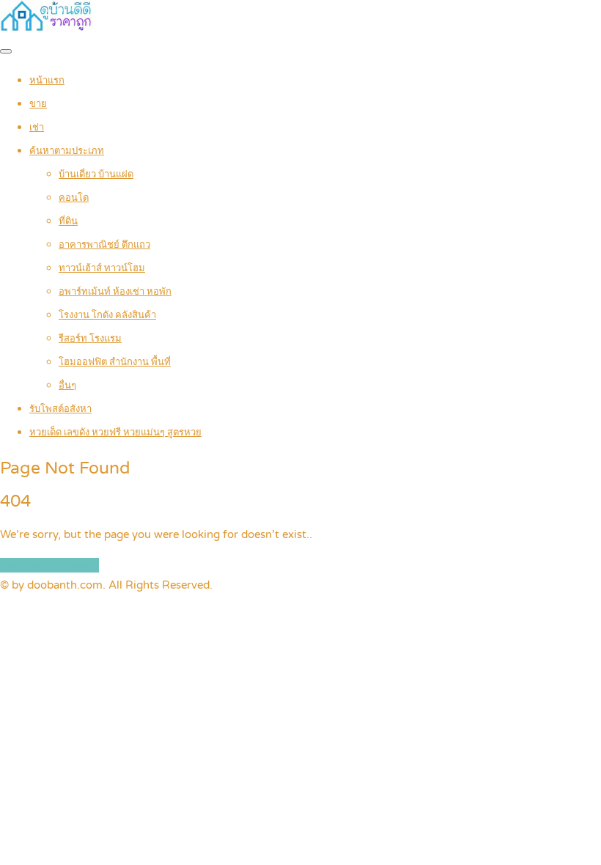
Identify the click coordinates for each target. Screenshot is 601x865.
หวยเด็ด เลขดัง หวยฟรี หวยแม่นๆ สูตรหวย (115, 432)
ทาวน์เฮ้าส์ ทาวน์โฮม (102, 268)
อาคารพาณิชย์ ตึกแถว (104, 245)
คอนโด (74, 198)
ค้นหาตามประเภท (66, 151)
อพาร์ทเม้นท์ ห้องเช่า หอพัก (115, 292)
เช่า (36, 127)
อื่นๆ (67, 385)
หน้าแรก (46, 80)
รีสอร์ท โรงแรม (90, 339)
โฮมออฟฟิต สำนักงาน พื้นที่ (115, 362)
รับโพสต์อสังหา (60, 409)
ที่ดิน (68, 221)
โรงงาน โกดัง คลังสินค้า (107, 315)
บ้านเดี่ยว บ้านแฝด (96, 174)
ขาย (38, 104)
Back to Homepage (49, 565)
